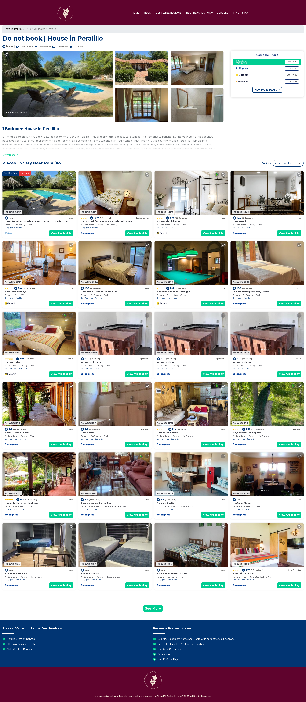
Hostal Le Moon (241, 503)
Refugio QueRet (166, 503)
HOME (135, 12)
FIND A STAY (240, 12)
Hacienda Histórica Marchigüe (173, 291)
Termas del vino (242, 362)
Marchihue (172, 298)
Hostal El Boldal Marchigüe (172, 573)
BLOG (147, 12)
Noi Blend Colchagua (168, 221)
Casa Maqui (239, 221)
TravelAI (161, 696)
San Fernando (163, 228)
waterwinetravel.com (106, 696)
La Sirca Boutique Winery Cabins (251, 291)
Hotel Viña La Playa (15, 291)
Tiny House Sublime (16, 573)
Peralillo (52, 29)
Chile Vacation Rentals (19, 649)
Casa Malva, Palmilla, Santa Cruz (99, 291)
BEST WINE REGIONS (168, 12)
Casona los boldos (167, 432)
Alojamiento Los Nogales (247, 432)
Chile (28, 29)
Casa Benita (87, 432)
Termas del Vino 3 (167, 362)
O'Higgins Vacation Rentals (22, 644)
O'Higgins (39, 29)
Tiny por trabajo (90, 573)
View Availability (61, 233)
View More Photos (16, 112)
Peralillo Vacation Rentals (21, 639)
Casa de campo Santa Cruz (96, 503)
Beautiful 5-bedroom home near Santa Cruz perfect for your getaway (195, 639)
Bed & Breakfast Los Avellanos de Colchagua (106, 221)
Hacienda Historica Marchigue (21, 503)
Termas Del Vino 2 (91, 362)
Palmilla (174, 228)
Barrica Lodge (13, 362)
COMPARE (292, 61)
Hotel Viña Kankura (243, 573)
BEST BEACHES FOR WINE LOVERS (207, 12)
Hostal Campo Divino (17, 432)
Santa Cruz (251, 228)
